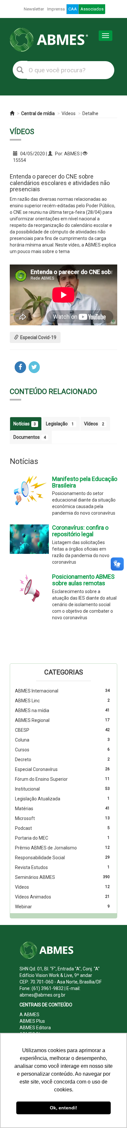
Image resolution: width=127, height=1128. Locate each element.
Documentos (29, 437)
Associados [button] (92, 9)
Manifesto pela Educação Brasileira (84, 482)
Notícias (24, 423)
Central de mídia (38, 113)
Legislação (60, 423)
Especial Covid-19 (38, 337)
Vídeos (69, 113)
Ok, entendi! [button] (63, 1107)
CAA (72, 9)
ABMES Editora (35, 1027)
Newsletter (34, 9)
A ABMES (29, 1014)
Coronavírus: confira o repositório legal (80, 531)
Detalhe (90, 113)
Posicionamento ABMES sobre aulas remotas (83, 580)
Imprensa (56, 9)
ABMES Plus (32, 1021)
